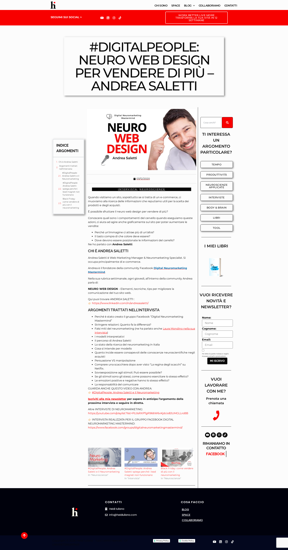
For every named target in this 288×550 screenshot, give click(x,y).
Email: (206, 339)
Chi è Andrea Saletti (68, 162)
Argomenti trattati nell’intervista (68, 167)
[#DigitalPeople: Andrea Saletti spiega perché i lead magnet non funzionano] (141, 457)
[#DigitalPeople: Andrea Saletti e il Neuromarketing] (104, 457)
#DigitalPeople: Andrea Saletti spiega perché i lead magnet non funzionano (71, 189)
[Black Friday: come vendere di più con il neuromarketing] (177, 457)
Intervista (127, 189)
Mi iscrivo (217, 360)
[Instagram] (114, 18)
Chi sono (160, 5)
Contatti (230, 5)
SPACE (186, 515)
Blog (188, 5)
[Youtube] (102, 18)
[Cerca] (227, 122)
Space (175, 5)
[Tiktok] (120, 18)
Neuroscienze (152, 189)
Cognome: (209, 328)
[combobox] (211, 122)
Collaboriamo (209, 5)
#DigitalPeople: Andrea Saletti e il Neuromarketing (70, 176)
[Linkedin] (108, 18)
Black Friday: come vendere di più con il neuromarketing (71, 203)
